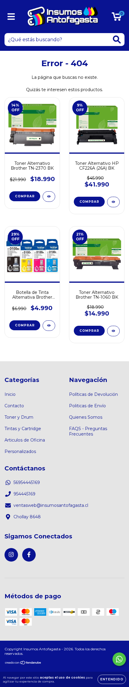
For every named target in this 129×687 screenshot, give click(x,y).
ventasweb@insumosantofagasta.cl (51, 505)
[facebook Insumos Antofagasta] (29, 555)
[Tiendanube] (23, 663)
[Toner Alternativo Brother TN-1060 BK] (113, 331)
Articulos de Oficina (24, 440)
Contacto (14, 405)
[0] (117, 18)
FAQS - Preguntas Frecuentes (88, 431)
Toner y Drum (18, 417)
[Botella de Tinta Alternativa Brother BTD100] (49, 325)
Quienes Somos (85, 417)
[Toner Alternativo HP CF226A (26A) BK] (113, 202)
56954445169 (27, 482)
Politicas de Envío (87, 405)
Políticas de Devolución (93, 394)
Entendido (111, 679)
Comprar (25, 325)
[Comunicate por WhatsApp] (119, 659)
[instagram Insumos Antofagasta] (11, 555)
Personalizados (20, 451)
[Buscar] (117, 39)
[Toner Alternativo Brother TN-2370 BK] (49, 196)
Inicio (10, 394)
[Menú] (11, 17)
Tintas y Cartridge (22, 428)
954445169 (24, 494)
